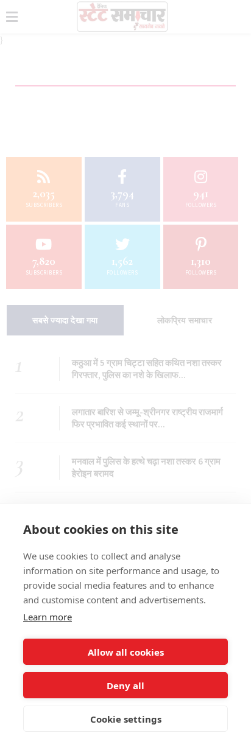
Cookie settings (125, 719)
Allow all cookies (126, 652)
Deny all (125, 685)
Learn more (47, 617)
